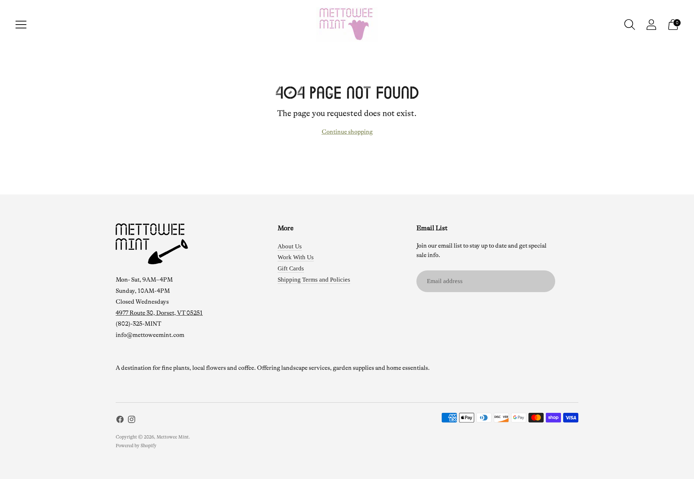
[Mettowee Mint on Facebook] (120, 421)
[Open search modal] (630, 24)
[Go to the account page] (651, 24)
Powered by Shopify (136, 445)
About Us (290, 246)
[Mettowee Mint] (347, 24)
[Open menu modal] (21, 24)
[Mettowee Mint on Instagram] (131, 421)
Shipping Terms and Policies (314, 279)
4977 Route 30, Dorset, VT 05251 (159, 312)
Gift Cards (291, 268)
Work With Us (296, 257)
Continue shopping (347, 131)
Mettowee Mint (173, 437)
